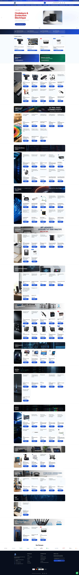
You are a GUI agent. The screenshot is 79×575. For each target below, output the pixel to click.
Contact (41, 555)
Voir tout (62, 36)
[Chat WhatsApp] (77, 573)
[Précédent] (1, 17)
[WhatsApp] (46, 573)
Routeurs (28, 558)
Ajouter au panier (19, 50)
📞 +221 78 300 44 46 (56, 2)
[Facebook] (42, 573)
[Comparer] (25, 50)
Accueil (28, 555)
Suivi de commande (43, 556)
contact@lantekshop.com (19, 563)
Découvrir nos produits (20, 24)
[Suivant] (77, 17)
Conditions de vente (43, 558)
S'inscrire (59, 560)
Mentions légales (42, 559)
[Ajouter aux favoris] (25, 38)
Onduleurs (28, 561)
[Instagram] (44, 573)
